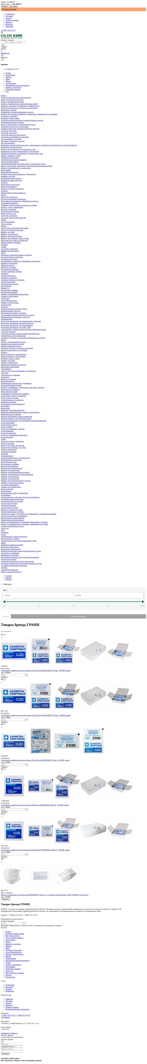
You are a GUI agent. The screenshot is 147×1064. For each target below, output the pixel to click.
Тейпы (3, 220)
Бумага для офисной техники (12, 102)
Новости (9, 22)
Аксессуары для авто (9, 503)
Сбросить (5, 616)
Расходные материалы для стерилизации (17, 325)
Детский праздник (8, 282)
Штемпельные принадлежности (13, 193)
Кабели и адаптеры (8, 379)
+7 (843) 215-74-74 (23, 1015)
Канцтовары (10, 75)
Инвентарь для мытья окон (11, 147)
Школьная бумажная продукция (13, 365)
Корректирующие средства (11, 180)
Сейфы (3, 247)
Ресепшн (4, 245)
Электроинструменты (9, 570)
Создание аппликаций (9, 485)
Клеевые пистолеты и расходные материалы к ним (21, 551)
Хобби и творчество (13, 87)
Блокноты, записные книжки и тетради (16, 255)
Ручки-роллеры (7, 437)
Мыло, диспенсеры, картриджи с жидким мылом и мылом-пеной (26, 166)
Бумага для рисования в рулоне (13, 342)
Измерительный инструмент (12, 545)
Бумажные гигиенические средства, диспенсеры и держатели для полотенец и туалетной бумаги (39, 145)
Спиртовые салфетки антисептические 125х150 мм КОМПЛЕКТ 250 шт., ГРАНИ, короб (36, 715)
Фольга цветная (7, 489)
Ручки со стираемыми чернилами (14, 435)
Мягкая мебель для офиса (11, 243)
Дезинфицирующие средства (12, 122)
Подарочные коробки (9, 292)
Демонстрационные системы (12, 512)
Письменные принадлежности (17, 85)
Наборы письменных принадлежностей (16, 416)
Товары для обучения (9, 363)
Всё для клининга (13, 936)
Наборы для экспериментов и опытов (15, 481)
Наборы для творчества (10, 479)
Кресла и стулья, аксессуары (12, 230)
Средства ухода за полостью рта (13, 218)
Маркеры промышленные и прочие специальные (20, 412)
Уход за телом (6, 224)
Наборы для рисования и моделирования (17, 474)
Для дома (4, 373)
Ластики (4, 182)
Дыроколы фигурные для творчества (15, 458)
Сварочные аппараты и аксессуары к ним (17, 561)
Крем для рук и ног (8, 214)
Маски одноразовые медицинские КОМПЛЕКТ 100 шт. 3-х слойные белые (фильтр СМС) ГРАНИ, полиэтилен (44, 895)
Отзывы (9, 989)
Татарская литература (9, 203)
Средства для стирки (9, 133)
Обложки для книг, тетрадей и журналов (17, 348)
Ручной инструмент (9, 559)
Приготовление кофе (9, 392)
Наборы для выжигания (10, 470)
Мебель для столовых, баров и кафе (15, 238)
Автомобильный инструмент (12, 499)
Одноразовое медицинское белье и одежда (17, 315)
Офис (8, 79)
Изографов (5, 406)
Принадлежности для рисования (13, 354)
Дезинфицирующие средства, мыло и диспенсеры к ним (23, 164)
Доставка (9, 16)
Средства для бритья (9, 216)
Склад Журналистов (13, 952)
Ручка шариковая (7, 423)
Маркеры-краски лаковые (11, 414)
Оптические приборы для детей (13, 448)
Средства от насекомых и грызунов (15, 137)
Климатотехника (7, 381)
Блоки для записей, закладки (12, 100)
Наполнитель (6, 286)
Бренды (8, 578)
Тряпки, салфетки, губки (10, 156)
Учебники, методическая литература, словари (19, 205)
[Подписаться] (24, 923)
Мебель (8, 77)
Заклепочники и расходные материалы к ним (18, 541)
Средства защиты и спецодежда (13, 135)
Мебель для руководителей (11, 236)
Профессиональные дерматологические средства (20, 129)
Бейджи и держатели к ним (11, 510)
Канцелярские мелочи (9, 172)
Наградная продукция (9, 284)
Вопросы (9, 24)
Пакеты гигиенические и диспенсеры (16, 168)
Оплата (8, 18)
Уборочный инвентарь (10, 158)
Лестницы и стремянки (10, 553)
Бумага (8, 73)
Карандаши (5, 408)
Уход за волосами (7, 222)
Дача (3, 530)
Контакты (9, 26)
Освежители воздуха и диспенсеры (15, 127)
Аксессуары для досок (9, 508)
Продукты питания (8, 267)
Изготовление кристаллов (11, 460)
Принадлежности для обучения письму (16, 419)
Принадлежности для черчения (13, 356)
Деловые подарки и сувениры (12, 280)
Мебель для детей (8, 232)
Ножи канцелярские (9, 187)
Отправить (5, 1054)
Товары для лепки (8, 361)
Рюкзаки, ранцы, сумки (10, 358)
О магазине (10, 14)
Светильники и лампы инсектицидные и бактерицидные (23, 330)
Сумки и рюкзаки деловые (11, 272)
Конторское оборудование (11, 178)
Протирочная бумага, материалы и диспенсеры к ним (22, 153)
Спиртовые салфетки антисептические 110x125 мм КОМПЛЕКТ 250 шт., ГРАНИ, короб (35, 670)
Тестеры (4, 568)
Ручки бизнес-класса (9, 425)
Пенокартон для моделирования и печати (17, 112)
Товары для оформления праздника (15, 294)
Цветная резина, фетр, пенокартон (14, 493)
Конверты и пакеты (8, 110)
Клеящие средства (8, 176)
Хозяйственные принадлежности (14, 160)
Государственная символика (12, 257)
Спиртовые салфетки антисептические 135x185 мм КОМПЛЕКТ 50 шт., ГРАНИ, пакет (35, 760)
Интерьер (4, 532)
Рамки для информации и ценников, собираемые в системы (24, 524)
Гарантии (9, 999)
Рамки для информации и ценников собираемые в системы (24, 522)
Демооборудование (13, 90)
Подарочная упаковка (9, 290)
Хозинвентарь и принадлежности (14, 537)
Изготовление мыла (9, 462)
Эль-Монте (5, 1017)
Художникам (6, 491)
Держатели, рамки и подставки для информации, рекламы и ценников (28, 514)
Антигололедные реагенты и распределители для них (22, 120)
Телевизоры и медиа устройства (13, 396)
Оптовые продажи (9, 9)
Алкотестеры (6, 305)
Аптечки (4, 307)
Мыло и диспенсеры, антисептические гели (18, 125)
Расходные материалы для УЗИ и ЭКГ (16, 327)
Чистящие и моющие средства (13, 141)
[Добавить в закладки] (2, 637)
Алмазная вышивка (8, 452)
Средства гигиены (8, 332)
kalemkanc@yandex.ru (9, 1033)
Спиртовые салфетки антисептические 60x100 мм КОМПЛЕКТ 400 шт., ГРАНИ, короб (35, 850)
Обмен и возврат (12, 20)
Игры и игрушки (7, 443)
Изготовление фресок (9, 466)
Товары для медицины (14, 954)
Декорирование (7, 456)
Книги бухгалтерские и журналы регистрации (19, 108)
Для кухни (5, 377)
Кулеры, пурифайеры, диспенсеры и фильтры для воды (22, 387)
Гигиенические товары (10, 211)
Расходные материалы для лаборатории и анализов (21, 321)
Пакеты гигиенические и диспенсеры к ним (18, 149)
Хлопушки (5, 298)
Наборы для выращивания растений (15, 472)
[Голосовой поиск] (3, 44)
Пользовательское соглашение (17, 1009)
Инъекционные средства (10, 311)
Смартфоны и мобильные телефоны (15, 394)
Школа (8, 81)
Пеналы (4, 352)
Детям (8, 963)
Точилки (4, 191)
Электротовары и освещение (12, 400)
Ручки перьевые (7, 431)
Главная (9, 576)
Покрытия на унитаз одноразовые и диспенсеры (20, 151)
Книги (8, 942)
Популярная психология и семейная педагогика (19, 201)
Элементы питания (8, 402)
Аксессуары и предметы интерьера (14, 228)
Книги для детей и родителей (12, 445)
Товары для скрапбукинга (11, 487)
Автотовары (10, 967)
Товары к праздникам (9, 296)
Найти (4, 47)
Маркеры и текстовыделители (13, 410)
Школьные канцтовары (10, 367)
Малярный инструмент (10, 555)
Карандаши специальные (11, 549)
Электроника (11, 83)
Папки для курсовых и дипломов (14, 350)
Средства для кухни (9, 131)
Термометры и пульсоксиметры (13, 336)
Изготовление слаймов (10, 464)
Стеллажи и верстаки (9, 249)
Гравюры (4, 454)
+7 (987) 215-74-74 (8, 30)
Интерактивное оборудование (12, 518)
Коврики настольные (9, 263)
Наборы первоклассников (11, 346)
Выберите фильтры (78, 616)
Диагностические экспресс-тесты (14, 309)
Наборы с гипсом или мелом (12, 483)
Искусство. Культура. (9, 197)
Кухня (3, 535)
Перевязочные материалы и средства (15, 317)
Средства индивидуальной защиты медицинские (20, 334)
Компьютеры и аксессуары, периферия (16, 383)
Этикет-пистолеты (8, 276)
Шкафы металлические (10, 251)
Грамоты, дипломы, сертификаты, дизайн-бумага (20, 106)
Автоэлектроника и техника (12, 501)
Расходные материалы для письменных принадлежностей (23, 421)
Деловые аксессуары (9, 259)
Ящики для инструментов (11, 572)
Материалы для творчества (11, 468)
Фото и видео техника (9, 398)
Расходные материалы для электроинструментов (20, 557)
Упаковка (4, 274)
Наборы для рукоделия (10, 477)
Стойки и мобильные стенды (12, 526)
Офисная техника (8, 265)
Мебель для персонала (9, 234)
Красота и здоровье (13, 944)
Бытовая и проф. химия (15, 934)
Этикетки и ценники (9, 116)
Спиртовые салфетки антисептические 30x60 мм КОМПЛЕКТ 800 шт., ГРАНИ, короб (35, 805)
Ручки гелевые (7, 427)
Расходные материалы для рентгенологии (17, 323)
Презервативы (6, 319)
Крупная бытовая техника (11, 385)
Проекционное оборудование (12, 520)
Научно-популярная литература (13, 199)
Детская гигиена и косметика (12, 441)
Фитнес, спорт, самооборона (12, 207)
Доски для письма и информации (14, 516)
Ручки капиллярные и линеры (13, 429)
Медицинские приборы (10, 390)
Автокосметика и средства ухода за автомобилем (20, 497)
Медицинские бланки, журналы (13, 313)
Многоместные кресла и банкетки (14, 240)
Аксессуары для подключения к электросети (18, 371)
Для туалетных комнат (14, 938)
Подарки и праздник (14, 950)
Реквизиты (10, 991)
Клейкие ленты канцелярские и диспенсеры (18, 174)
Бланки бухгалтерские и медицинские (16, 98)
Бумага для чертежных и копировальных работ (19, 104)
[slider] (4, 601)
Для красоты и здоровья (10, 375)
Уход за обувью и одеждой (11, 139)
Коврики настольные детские (12, 344)
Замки (3, 543)
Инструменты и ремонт (15, 973)
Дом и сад (9, 971)
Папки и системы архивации (12, 189)
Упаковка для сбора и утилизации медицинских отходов (23, 338)
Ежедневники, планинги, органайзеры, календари (20, 261)
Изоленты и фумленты (10, 547)
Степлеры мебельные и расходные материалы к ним (21, 563)
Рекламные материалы (10, 269)
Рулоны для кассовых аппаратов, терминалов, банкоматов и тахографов (29, 114)
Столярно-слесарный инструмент (14, 566)
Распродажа (10, 977)
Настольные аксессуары (10, 185)
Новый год (5, 288)
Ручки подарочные (8, 433)
